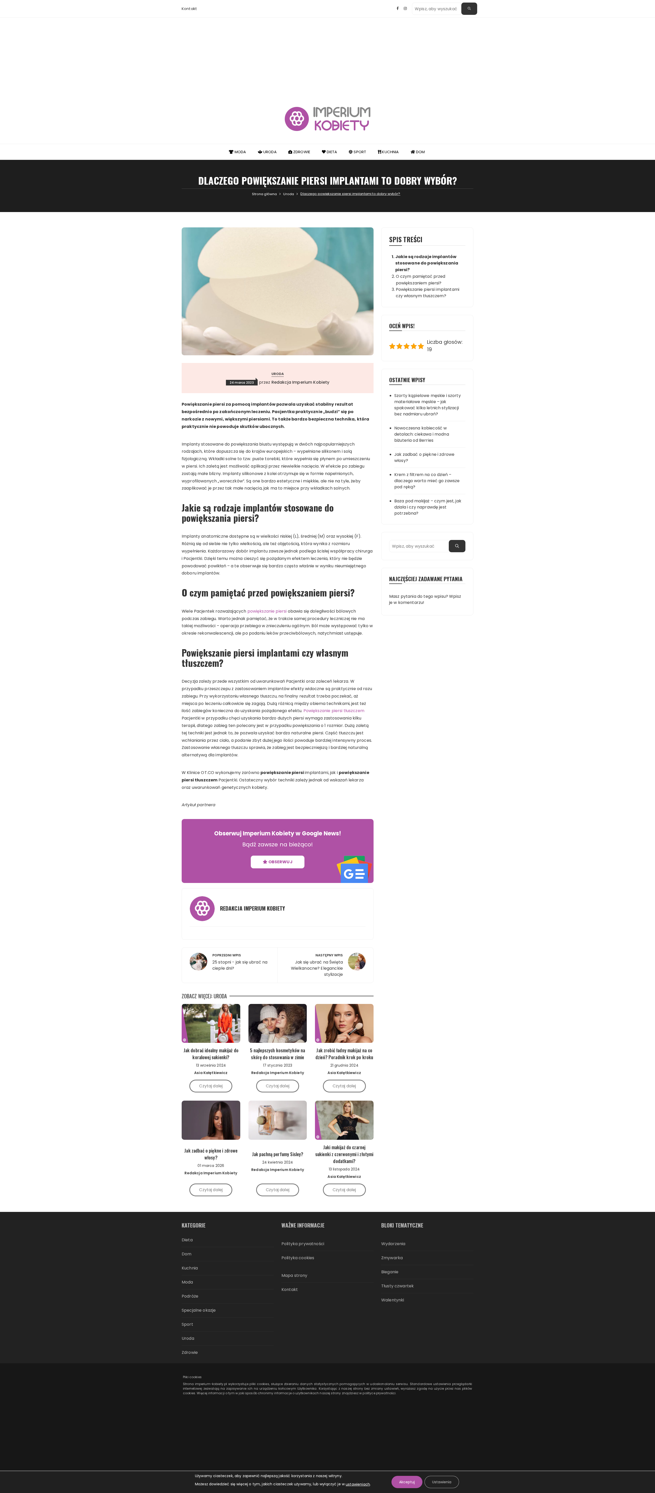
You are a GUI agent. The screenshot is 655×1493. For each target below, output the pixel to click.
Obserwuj (279, 862)
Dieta (331, 151)
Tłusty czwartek (397, 1286)
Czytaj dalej (211, 1086)
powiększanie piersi (267, 611)
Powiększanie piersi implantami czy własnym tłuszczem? (428, 292)
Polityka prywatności (302, 1244)
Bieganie (389, 1272)
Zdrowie (301, 151)
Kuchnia (390, 151)
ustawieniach (358, 1484)
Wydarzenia (393, 1244)
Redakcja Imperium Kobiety (300, 382)
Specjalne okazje (199, 1310)
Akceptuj (407, 1482)
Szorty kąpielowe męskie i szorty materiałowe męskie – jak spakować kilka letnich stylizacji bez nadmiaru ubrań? (427, 405)
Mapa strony (294, 1275)
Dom (420, 151)
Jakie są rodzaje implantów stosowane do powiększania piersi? (426, 263)
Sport (359, 151)
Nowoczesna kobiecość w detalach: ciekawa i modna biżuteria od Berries (421, 434)
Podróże (190, 1296)
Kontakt (189, 8)
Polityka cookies (297, 1258)
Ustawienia (441, 1482)
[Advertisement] (327, 56)
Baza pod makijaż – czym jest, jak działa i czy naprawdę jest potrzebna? (427, 507)
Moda (240, 151)
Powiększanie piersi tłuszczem (333, 711)
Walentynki (392, 1300)
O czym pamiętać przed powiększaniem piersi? (420, 279)
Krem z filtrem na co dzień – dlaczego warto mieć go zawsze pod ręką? (427, 481)
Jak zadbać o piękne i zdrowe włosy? (424, 457)
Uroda (269, 151)
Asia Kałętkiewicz (211, 1072)
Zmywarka (392, 1258)
